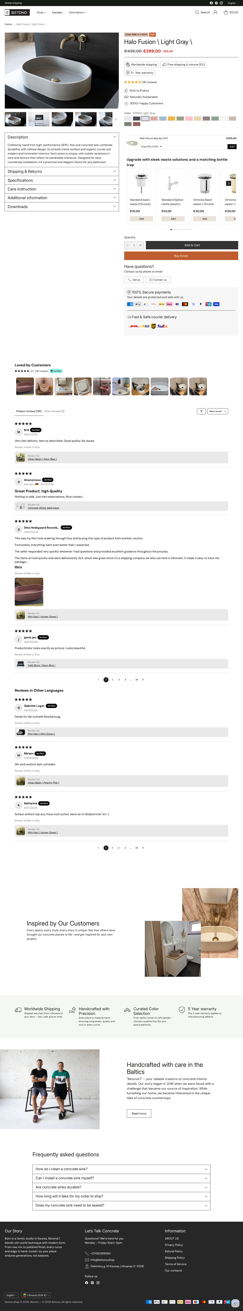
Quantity (130, 237)
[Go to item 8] (159, 386)
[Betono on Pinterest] (216, 3)
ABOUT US (172, 1238)
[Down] (115, 119)
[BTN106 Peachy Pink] (154, 118)
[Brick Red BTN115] (136, 124)
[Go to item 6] (121, 386)
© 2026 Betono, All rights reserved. (62, 1302)
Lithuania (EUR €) (36, 1295)
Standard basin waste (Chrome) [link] (140, 202)
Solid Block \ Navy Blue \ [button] (41, 665)
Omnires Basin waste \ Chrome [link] (203, 202)
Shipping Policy (175, 1258)
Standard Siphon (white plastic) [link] (172, 202)
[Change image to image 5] (109, 119)
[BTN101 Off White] (224, 118)
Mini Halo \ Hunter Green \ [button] (43, 616)
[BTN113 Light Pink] (189, 118)
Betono (34, 1302)
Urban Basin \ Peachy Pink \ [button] (43, 782)
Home (8, 24)
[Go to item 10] (198, 386)
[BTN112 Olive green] (180, 118)
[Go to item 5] (102, 386)
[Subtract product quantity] (127, 245)
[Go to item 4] (83, 386)
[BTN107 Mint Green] (215, 118)
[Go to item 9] (179, 386)
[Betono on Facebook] (211, 3)
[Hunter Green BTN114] (128, 124)
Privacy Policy (174, 1245)
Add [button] (232, 146)
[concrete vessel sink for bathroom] (62, 71)
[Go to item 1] (25, 386)
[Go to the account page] (215, 12)
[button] (133, 82)
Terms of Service (175, 1264)
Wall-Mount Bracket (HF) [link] (154, 138)
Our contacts (173, 1270)
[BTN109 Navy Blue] (163, 118)
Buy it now (181, 256)
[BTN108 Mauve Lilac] (206, 118)
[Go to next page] (144, 679)
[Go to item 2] (44, 386)
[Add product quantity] (140, 245)
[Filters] (201, 411)
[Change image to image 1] (15, 119)
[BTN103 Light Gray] (145, 118)
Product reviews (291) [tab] (29, 411)
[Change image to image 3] (62, 119)
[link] (132, 143)
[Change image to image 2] (39, 119)
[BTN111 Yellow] (171, 118)
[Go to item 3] (63, 386)
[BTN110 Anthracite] (136, 118)
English (232, 3)
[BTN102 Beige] (197, 118)
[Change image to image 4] (86, 119)
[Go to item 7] (140, 386)
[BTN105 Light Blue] (128, 118)
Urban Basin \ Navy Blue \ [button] (42, 459)
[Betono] (17, 12)
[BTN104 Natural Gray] (232, 118)
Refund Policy (174, 1251)
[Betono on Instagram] (221, 3)
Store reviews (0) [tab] (54, 411)
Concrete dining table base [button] (43, 507)
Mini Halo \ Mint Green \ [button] (41, 733)
